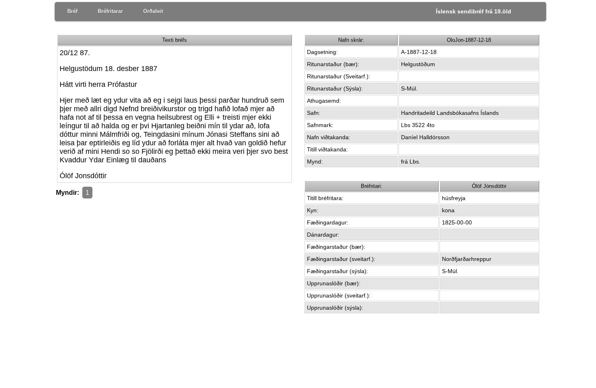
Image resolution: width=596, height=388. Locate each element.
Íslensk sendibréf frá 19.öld (473, 11)
